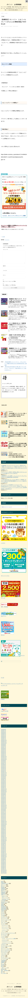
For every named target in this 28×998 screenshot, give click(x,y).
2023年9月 (3, 776)
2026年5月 (3, 733)
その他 (3, 236)
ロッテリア (3, 959)
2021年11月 (3, 806)
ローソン (3, 931)
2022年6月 (3, 797)
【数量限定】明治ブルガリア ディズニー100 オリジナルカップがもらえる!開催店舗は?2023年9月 (17, 300)
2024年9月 (3, 760)
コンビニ (3, 923)
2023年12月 (4, 772)
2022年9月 (3, 793)
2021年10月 (4, 807)
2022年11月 (3, 790)
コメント (5, 249)
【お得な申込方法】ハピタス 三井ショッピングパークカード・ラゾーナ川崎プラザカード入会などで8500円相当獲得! (17, 425)
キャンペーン (4, 918)
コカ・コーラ (4, 922)
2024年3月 (3, 768)
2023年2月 (3, 786)
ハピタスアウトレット (6, 941)
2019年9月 (3, 841)
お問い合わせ (18, 983)
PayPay (3, 903)
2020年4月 (3, 832)
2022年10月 (4, 791)
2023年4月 (3, 783)
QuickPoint (3, 906)
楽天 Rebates (4, 606)
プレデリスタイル (5, 945)
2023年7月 (3, 779)
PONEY (3, 699)
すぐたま (3, 597)
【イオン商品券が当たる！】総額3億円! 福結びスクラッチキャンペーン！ (17, 324)
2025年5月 (3, 749)
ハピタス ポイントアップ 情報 (8, 938)
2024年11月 (3, 757)
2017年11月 (3, 871)
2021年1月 (3, 820)
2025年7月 (3, 747)
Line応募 (3, 900)
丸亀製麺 (3, 960)
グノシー (3, 921)
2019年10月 (4, 840)
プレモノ (3, 947)
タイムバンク (4, 934)
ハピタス (3, 543)
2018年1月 (3, 868)
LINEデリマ (4, 896)
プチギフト (3, 944)
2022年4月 (3, 799)
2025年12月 (4, 740)
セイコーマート (5, 925)
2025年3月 (3, 752)
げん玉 (2, 677)
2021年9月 (3, 809)
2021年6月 (3, 813)
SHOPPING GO (5, 899)
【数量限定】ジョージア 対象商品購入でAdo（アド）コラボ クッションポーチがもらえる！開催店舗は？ (17, 312)
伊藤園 (2, 962)
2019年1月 (3, 852)
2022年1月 (3, 803)
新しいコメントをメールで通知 (9, 281)
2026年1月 (3, 738)
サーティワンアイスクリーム (8, 933)
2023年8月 (3, 778)
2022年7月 (3, 795)
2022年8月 (3, 794)
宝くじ (2, 963)
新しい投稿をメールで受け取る (9, 285)
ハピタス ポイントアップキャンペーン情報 (14, 215)
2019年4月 (3, 848)
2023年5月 (3, 782)
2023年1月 (3, 787)
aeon (2, 881)
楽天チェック (4, 967)
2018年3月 (3, 866)
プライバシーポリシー (11, 983)
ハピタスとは (4, 940)
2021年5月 (3, 814)
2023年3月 (3, 784)
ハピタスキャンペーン (6, 943)
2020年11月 (3, 822)
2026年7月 (3, 730)
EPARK (3, 887)
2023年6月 (3, 780)
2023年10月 (4, 775)
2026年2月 (3, 737)
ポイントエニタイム (5, 950)
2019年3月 (3, 849)
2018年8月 (3, 859)
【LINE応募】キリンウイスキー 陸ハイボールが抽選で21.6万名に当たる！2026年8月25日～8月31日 (17, 415)
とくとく (7, 239)
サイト (4, 275)
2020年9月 (3, 825)
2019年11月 (3, 839)
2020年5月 (3, 831)
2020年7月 (3, 828)
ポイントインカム (5, 575)
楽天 (2, 966)
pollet (2, 904)
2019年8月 (3, 843)
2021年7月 (3, 812)
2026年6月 (3, 732)
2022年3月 (3, 801)
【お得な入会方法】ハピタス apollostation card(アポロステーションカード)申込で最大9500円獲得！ (17, 455)
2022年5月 (3, 798)
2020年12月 (4, 821)
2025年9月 (3, 744)
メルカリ (3, 955)
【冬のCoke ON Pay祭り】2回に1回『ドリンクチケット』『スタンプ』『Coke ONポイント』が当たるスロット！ (15, 368)
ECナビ (3, 635)
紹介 (2, 971)
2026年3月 (3, 736)
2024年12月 (4, 756)
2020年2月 (3, 835)
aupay (2, 882)
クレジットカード (5, 919)
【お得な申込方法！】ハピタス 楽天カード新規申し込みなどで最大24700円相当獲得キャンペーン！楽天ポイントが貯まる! (14, 481)
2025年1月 (3, 755)
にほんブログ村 (4, 711)
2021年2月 (3, 818)
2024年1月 (3, 771)
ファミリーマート (5, 928)
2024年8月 (3, 761)
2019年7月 (3, 844)
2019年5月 (3, 847)
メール (5, 270)
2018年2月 (3, 867)
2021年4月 (3, 816)
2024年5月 (3, 766)
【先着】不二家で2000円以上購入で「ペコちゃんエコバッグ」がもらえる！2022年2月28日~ (16, 336)
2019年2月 (3, 851)
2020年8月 (3, 826)
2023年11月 (3, 774)
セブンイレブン (5, 926)
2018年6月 (3, 862)
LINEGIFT (3, 892)
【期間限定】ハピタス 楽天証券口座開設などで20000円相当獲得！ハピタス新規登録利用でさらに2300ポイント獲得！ (17, 445)
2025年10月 (4, 743)
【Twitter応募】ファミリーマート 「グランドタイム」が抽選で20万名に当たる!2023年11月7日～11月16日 (16, 363)
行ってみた (3, 973)
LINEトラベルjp (5, 897)
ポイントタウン (4, 951)
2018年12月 (4, 854)
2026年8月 (3, 729)
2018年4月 (3, 864)
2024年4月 (3, 767)
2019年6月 (3, 845)
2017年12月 (4, 870)
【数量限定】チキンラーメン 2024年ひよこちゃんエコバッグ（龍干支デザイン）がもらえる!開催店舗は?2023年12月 (17, 350)
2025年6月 (3, 748)
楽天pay (3, 969)
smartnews (3, 908)
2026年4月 (3, 734)
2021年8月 (3, 810)
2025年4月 (3, 751)
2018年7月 (3, 860)
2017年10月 (4, 872)
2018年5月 (3, 863)
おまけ (2, 911)
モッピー (23, 655)
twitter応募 (3, 909)
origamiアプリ (4, 902)
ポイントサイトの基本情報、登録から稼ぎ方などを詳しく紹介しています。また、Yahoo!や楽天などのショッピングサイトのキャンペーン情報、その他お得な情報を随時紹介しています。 (14, 991)
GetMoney (3, 888)
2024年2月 (3, 770)
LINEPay (3, 893)
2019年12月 (4, 837)
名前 (4, 265)
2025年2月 (3, 753)
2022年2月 (3, 802)
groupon (3, 889)
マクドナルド (4, 952)
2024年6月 (3, 764)
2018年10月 (4, 856)
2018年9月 (3, 858)
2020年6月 (3, 829)
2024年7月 (3, 763)
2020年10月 (4, 824)
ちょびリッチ (4, 685)
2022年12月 (4, 789)
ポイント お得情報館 (14, 4)
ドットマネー (4, 935)
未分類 (2, 964)
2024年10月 (4, 759)
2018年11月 (3, 855)
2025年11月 (3, 741)
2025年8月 (3, 745)
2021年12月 (4, 805)
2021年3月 (3, 817)
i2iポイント (3, 616)
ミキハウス (4, 954)
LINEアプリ (3, 894)
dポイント (3, 884)
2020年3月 (3, 833)
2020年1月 (3, 836)
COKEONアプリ (5, 883)
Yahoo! (2, 910)
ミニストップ (4, 930)
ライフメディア (4, 958)
